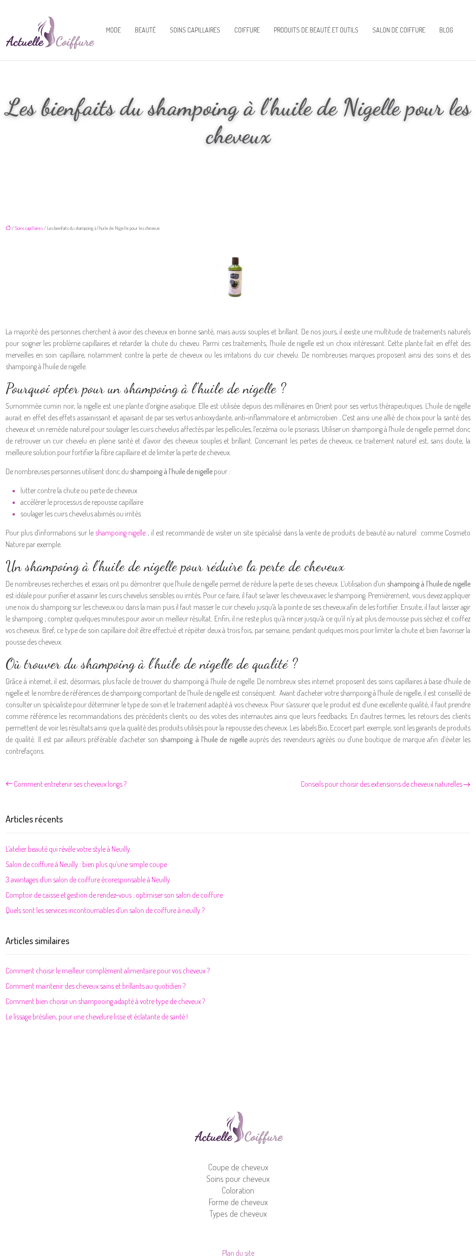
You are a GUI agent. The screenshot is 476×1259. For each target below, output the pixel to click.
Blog (446, 30)
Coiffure (247, 30)
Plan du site (238, 1253)
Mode (113, 30)
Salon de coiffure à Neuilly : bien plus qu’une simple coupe (86, 864)
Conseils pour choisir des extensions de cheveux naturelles (381, 784)
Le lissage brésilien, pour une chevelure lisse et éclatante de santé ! (97, 1016)
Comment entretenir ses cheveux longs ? (70, 784)
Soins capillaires (195, 30)
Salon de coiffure (398, 30)
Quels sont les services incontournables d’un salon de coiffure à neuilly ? (105, 910)
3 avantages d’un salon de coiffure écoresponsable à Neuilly (88, 879)
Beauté (145, 30)
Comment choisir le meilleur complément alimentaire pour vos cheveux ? (108, 970)
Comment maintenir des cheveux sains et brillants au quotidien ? (95, 986)
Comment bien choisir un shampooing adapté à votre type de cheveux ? (105, 1001)
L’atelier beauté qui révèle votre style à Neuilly (68, 849)
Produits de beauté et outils (316, 30)
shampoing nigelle (120, 532)
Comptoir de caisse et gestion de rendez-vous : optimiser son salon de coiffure (114, 895)
